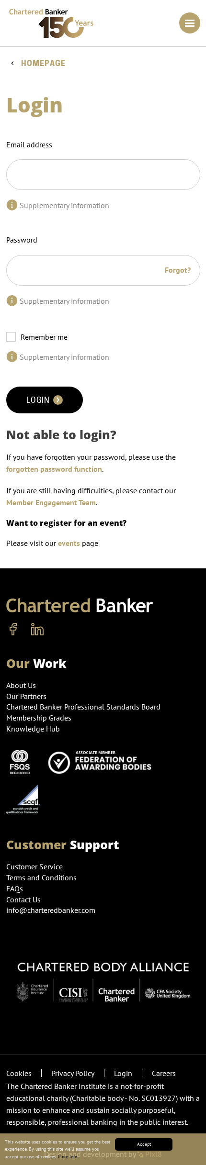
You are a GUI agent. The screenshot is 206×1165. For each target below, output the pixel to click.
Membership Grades (38, 717)
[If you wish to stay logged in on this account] (12, 357)
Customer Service (34, 866)
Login (39, 400)
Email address (29, 144)
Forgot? (178, 270)
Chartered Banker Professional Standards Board (83, 706)
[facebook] (13, 629)
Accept (144, 1144)
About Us (21, 685)
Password (21, 239)
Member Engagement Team (51, 502)
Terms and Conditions (41, 877)
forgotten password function (54, 469)
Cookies (19, 1073)
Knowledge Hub (33, 728)
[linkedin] (37, 629)
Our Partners (26, 696)
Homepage (43, 63)
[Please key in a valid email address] (12, 205)
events (69, 543)
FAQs (14, 888)
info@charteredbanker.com (50, 910)
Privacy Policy (72, 1073)
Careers (164, 1073)
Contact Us (23, 899)
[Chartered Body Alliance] (103, 977)
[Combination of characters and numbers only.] (12, 301)
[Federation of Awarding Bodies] (102, 761)
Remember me (44, 337)
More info (67, 1157)
